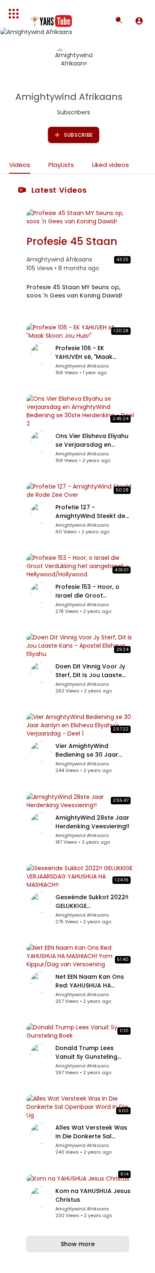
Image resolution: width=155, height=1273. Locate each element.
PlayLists (61, 164)
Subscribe (77, 134)
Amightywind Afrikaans (70, 96)
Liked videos (110, 164)
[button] (139, 20)
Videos (19, 164)
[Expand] (13, 13)
